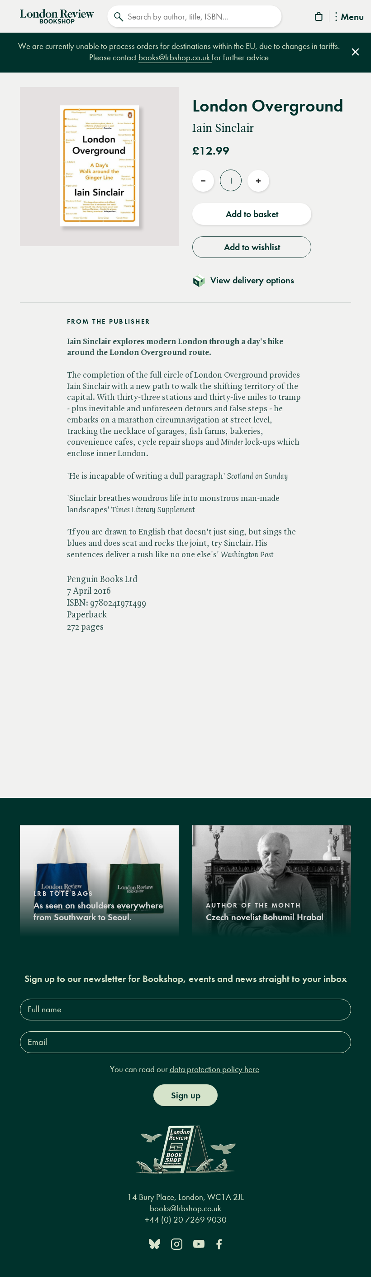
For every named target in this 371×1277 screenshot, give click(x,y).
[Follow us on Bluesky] (154, 1243)
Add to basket (252, 214)
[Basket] (319, 18)
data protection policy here (214, 1069)
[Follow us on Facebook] (219, 1243)
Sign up (185, 1095)
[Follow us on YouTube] (199, 1243)
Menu (352, 17)
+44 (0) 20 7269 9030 (186, 1219)
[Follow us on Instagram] (176, 1243)
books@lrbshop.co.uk (175, 57)
